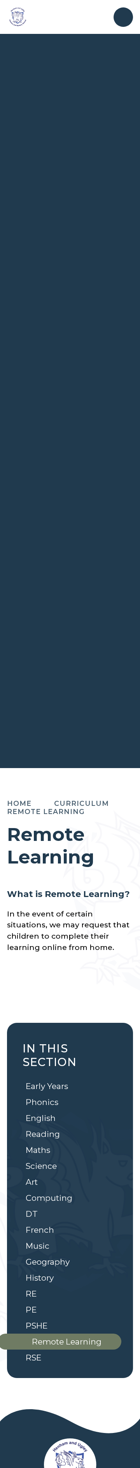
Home (19, 803)
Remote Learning (46, 811)
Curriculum (81, 803)
